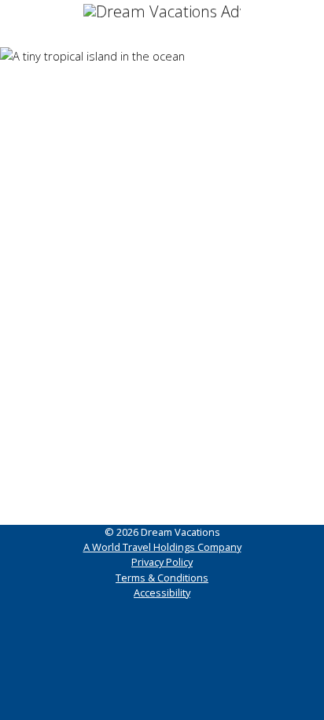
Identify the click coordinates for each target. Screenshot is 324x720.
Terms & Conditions (162, 577)
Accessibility (162, 592)
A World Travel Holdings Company (162, 547)
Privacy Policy (162, 562)
